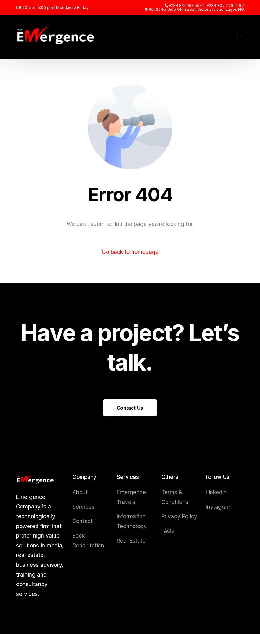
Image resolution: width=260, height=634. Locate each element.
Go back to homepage (130, 252)
